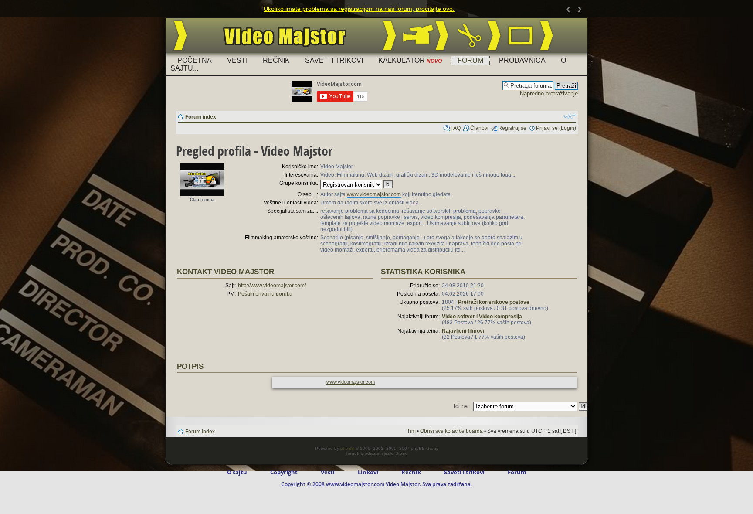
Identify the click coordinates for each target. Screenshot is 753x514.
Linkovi (368, 472)
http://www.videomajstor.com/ (272, 286)
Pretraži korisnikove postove (493, 302)
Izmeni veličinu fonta (569, 116)
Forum (470, 60)
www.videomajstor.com (374, 194)
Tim (411, 431)
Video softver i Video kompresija (482, 316)
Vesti (237, 60)
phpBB (347, 448)
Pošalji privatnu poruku (265, 294)
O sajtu (237, 472)
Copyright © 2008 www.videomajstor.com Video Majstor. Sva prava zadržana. (376, 484)
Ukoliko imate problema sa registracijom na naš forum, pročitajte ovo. (359, 8)
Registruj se (512, 128)
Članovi (479, 128)
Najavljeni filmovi (463, 331)
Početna (194, 60)
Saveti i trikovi (334, 60)
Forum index (200, 117)
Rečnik (276, 60)
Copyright (284, 472)
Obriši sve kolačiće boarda (451, 431)
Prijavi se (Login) (556, 128)
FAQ (456, 128)
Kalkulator (410, 60)
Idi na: (461, 406)
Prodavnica (522, 60)
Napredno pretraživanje (549, 93)
